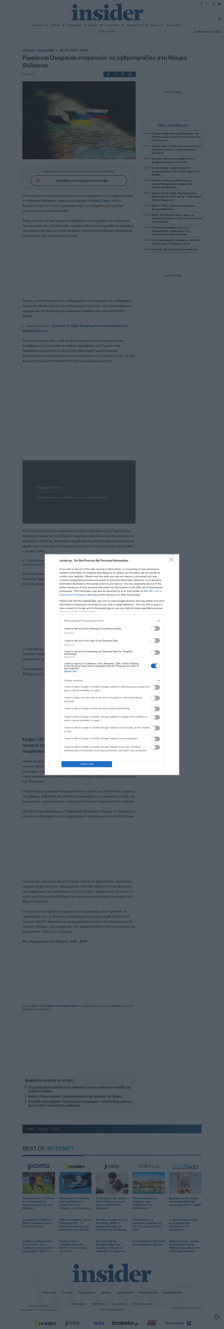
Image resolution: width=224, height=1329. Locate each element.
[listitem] (112, 621)
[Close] (172, 561)
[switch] (155, 628)
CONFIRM (86, 764)
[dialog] (112, 664)
